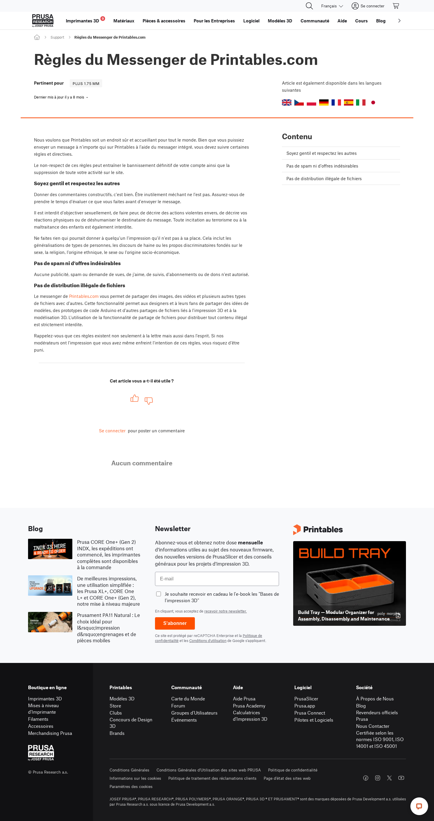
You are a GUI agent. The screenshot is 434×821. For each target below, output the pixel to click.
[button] (286, 102)
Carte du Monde (188, 698)
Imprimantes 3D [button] (85, 20)
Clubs (116, 712)
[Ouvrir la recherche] (309, 6)
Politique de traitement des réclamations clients (212, 778)
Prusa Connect (309, 712)
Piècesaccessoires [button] (164, 20)
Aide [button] (342, 20)
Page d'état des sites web (287, 778)
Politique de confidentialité (292, 769)
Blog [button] (381, 20)
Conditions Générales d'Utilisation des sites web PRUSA (208, 769)
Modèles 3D (122, 698)
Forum (178, 705)
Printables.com (84, 296)
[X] (389, 778)
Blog (361, 705)
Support (57, 37)
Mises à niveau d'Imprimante (43, 708)
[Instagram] (377, 778)
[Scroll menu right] (399, 20)
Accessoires (40, 726)
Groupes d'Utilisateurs (194, 712)
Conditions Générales (129, 769)
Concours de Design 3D (131, 723)
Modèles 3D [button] (280, 20)
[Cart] (396, 6)
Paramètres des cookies (131, 786)
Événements (184, 720)
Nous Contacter (372, 726)
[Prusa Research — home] (43, 21)
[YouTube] (401, 778)
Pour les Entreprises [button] (214, 20)
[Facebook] (366, 778)
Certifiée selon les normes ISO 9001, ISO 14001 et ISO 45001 (380, 739)
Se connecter (112, 430)
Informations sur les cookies (135, 778)
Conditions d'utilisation (207, 640)
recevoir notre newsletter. (225, 611)
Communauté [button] (315, 20)
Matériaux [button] (123, 20)
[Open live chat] (419, 806)
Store (115, 705)
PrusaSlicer (306, 698)
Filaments (38, 719)
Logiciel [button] (251, 20)
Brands (117, 733)
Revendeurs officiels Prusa (377, 716)
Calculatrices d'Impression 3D (250, 716)
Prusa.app (304, 705)
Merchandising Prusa (50, 733)
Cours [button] (361, 20)
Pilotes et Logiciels (313, 720)
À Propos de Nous (375, 698)
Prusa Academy (249, 705)
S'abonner (175, 623)
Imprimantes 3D (45, 698)
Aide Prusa (244, 698)
